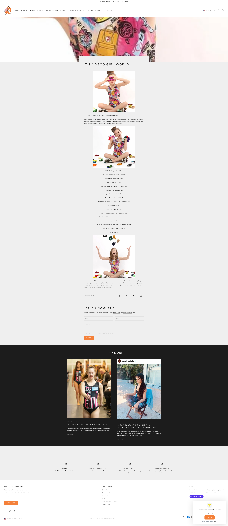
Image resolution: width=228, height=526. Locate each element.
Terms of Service (127, 312)
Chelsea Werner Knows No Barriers (87, 425)
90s (97, 60)
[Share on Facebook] (119, 296)
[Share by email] (140, 296)
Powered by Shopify (108, 519)
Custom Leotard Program (109, 499)
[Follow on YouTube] (14, 511)
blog (118, 421)
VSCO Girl (90, 115)
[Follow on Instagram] (10, 511)
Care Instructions (107, 493)
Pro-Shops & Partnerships (56, 10)
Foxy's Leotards (21, 10)
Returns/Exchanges (107, 496)
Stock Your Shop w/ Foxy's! (109, 502)
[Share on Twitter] (126, 296)
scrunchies (109, 287)
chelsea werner (73, 421)
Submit (89, 337)
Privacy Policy (116, 312)
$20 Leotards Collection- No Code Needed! (114, 1)
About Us (109, 10)
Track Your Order (77, 10)
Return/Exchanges (94, 10)
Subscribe (11, 502)
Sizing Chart (105, 490)
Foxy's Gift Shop (36, 10)
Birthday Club (106, 505)
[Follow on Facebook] (5, 511)
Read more (70, 434)
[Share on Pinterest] (133, 296)
